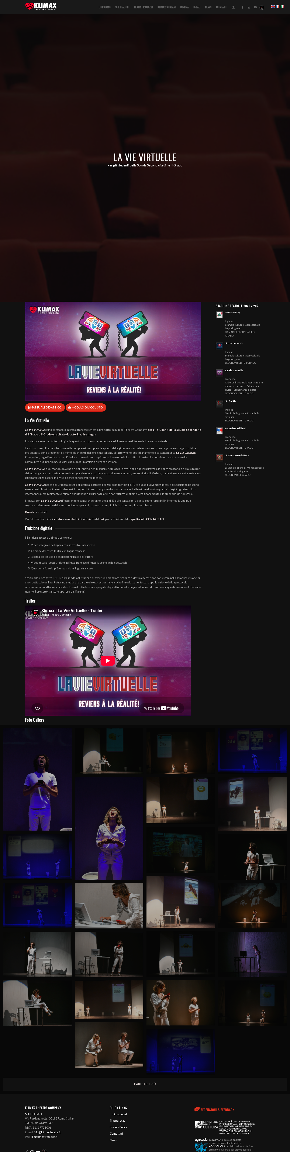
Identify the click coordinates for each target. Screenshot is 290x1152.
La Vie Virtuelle (234, 370)
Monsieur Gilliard (235, 428)
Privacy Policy (118, 1127)
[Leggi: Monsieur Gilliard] (219, 431)
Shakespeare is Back (237, 455)
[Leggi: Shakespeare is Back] (219, 458)
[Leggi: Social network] (219, 346)
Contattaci (116, 1133)
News (113, 1140)
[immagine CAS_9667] (39, 907)
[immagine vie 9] (111, 1001)
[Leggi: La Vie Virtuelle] (219, 373)
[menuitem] (104, 7)
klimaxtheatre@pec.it (44, 1136)
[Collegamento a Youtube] (255, 7)
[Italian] (282, 6)
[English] (273, 6)
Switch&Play (232, 312)
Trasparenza (117, 1120)
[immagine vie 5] (182, 802)
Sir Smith (230, 401)
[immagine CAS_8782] (182, 955)
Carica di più (145, 1084)
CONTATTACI (155, 519)
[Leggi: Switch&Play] (219, 315)
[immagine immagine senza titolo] (39, 781)
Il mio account (118, 1114)
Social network (234, 343)
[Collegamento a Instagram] (249, 7)
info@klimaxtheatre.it (47, 1132)
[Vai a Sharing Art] (262, 7)
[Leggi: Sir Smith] (219, 404)
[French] (277, 6)
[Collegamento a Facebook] (242, 7)
